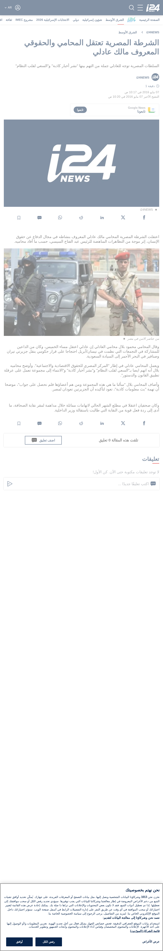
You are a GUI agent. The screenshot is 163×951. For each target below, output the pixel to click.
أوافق (19, 941)
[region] (81, 917)
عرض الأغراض (151, 941)
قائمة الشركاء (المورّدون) (145, 931)
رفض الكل (49, 941)
